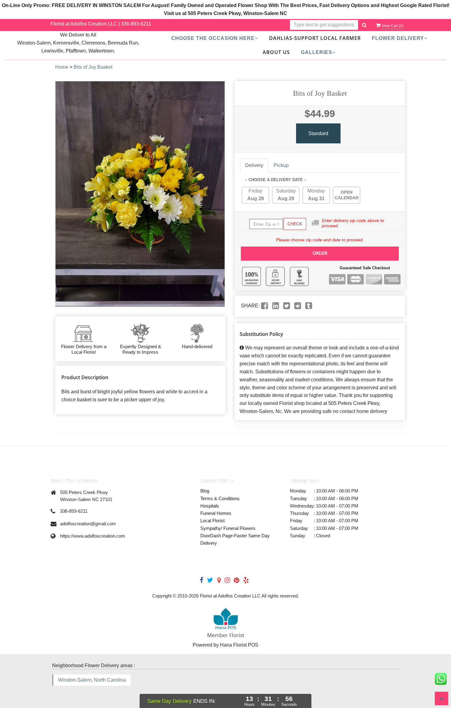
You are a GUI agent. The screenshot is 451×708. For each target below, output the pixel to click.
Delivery (254, 165)
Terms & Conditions (220, 498)
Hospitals (209, 505)
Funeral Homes (215, 513)
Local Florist (212, 520)
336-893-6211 (136, 23)
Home (61, 67)
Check (294, 223)
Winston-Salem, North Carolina (92, 680)
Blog (204, 490)
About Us (276, 52)
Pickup (281, 165)
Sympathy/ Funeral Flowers (228, 528)
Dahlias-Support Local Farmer (315, 38)
